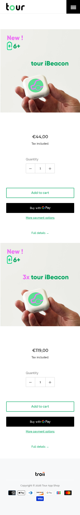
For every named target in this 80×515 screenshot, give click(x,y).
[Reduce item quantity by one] (30, 168)
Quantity (32, 159)
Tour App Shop (51, 485)
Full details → (40, 233)
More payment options (40, 217)
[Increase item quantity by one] (50, 168)
